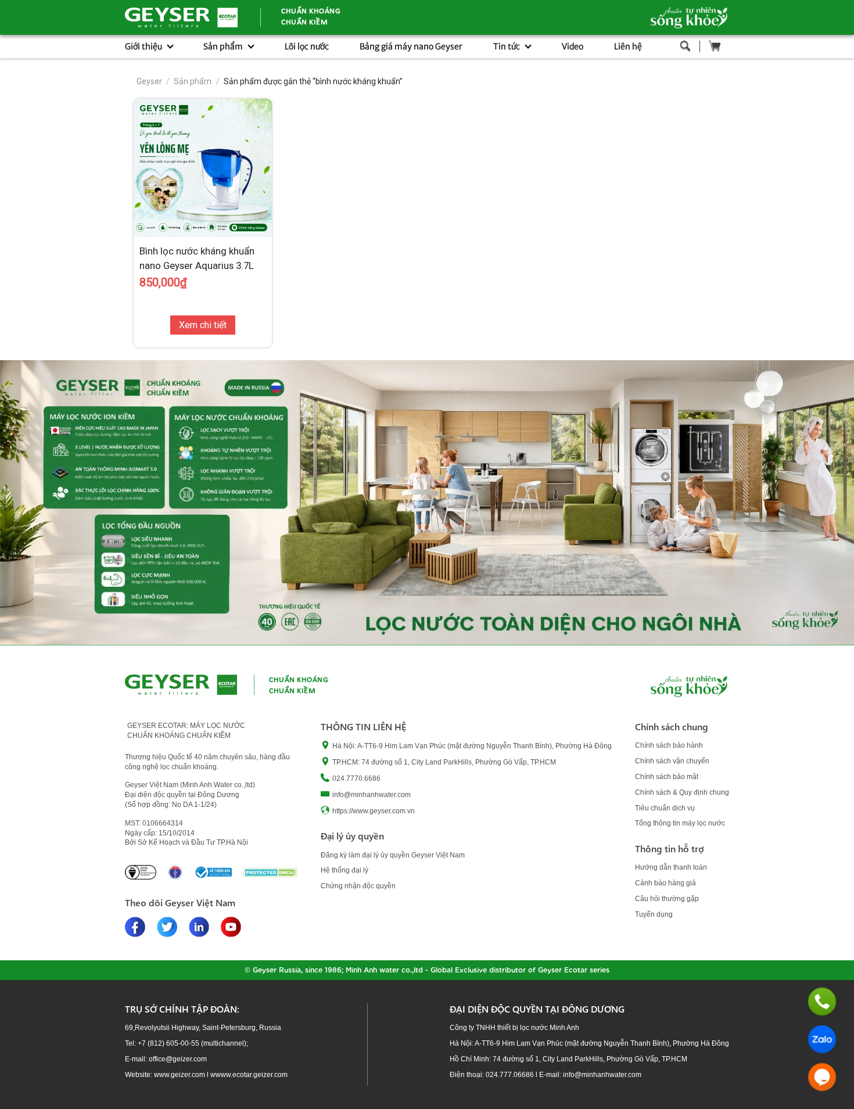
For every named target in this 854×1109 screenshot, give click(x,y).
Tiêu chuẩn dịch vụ (665, 808)
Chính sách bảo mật (666, 777)
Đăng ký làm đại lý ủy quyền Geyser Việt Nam (393, 855)
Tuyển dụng (654, 914)
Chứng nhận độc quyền (358, 886)
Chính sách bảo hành (669, 745)
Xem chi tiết (203, 325)
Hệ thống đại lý (344, 870)
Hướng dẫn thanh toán (671, 867)
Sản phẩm (192, 81)
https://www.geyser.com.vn (373, 811)
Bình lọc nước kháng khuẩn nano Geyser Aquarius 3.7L (196, 258)
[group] (427, 502)
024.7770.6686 (356, 778)
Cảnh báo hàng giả (665, 883)
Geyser (149, 81)
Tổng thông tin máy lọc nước (680, 823)
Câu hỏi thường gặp (667, 899)
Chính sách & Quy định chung (682, 792)
